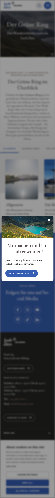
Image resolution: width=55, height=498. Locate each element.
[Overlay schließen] (49, 220)
